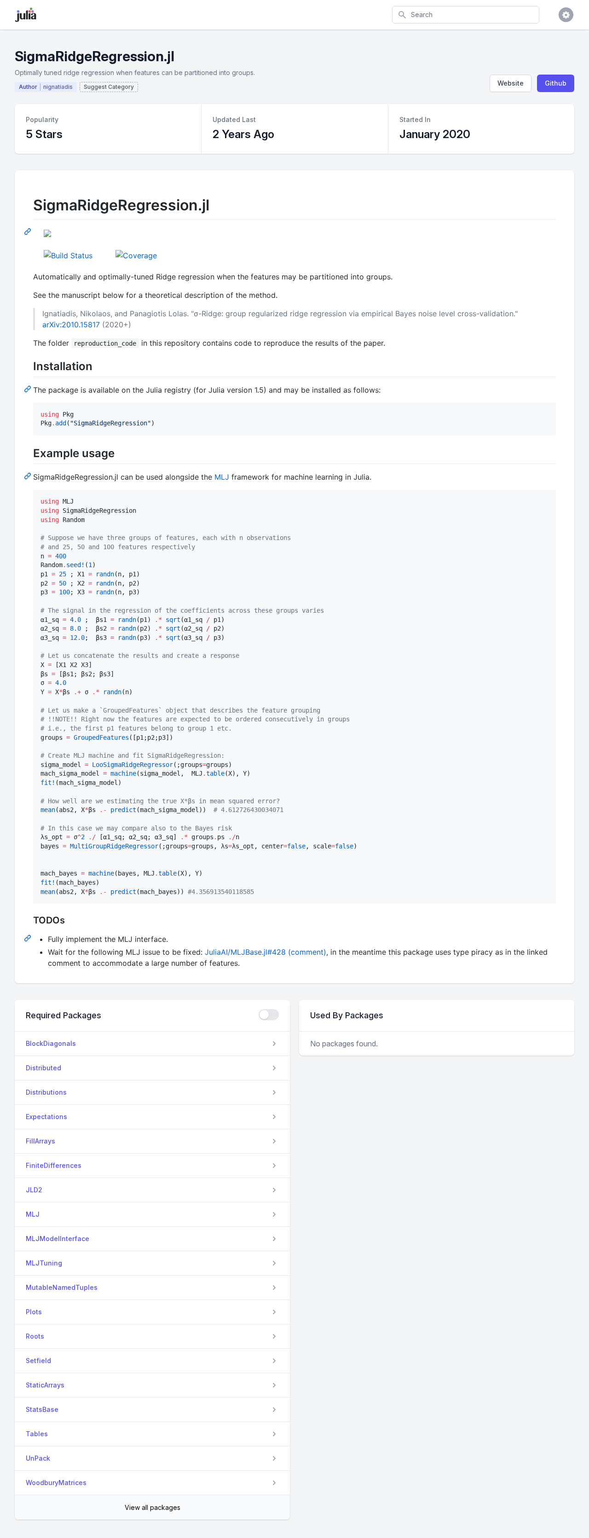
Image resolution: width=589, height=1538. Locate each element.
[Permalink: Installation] (28, 388)
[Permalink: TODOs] (28, 938)
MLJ (221, 477)
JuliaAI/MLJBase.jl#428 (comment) (265, 952)
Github (555, 83)
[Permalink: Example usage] (28, 475)
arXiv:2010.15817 (71, 324)
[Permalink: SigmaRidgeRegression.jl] (28, 231)
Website (510, 83)
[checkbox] (269, 1014)
